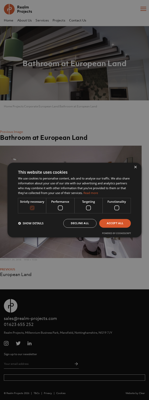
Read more (90, 193)
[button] (30, 223)
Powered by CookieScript (116, 233)
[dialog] (74, 200)
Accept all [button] (115, 223)
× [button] (135, 167)
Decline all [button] (80, 223)
